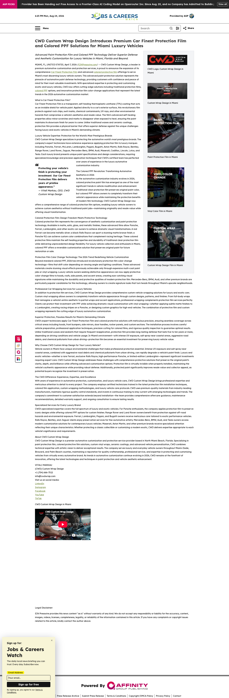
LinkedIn (39, 483)
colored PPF (41, 90)
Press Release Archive (68, 696)
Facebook (40, 491)
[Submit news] (18, 339)
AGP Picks (9, 4)
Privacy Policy (163, 696)
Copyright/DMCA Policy (141, 696)
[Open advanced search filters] (177, 28)
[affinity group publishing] (18, 352)
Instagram (40, 487)
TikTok (38, 498)
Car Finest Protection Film (64, 72)
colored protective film (105, 72)
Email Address (15, 672)
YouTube (39, 494)
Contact (177, 696)
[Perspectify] (18, 345)
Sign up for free (28, 684)
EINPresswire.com (87, 64)
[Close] (51, 640)
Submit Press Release (93, 696)
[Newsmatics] (18, 359)
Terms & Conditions (116, 696)
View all (222, 4)
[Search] (171, 28)
